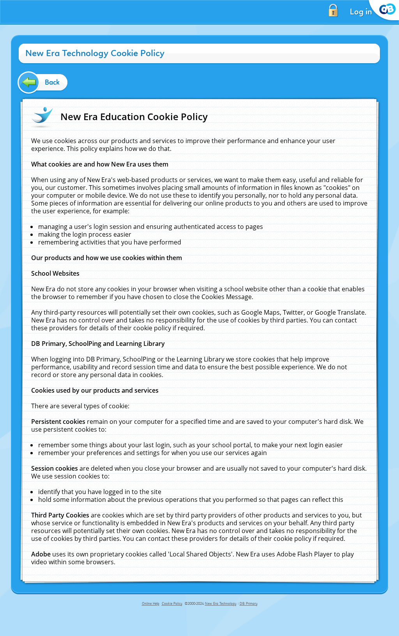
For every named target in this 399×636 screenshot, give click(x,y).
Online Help (150, 603)
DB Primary (249, 603)
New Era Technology (221, 603)
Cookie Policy (172, 603)
